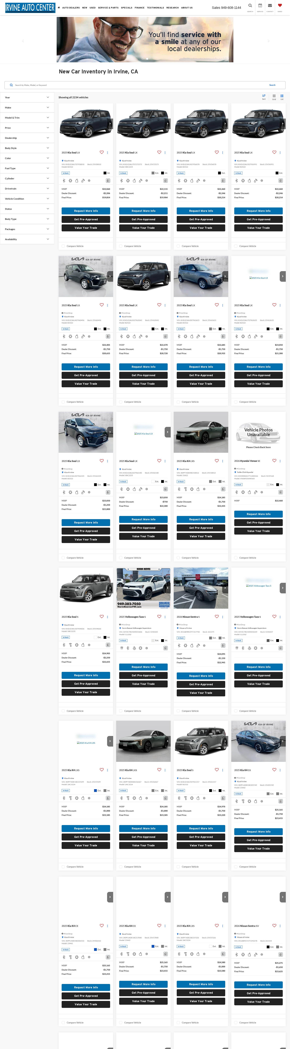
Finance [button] (140, 7)
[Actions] (107, 152)
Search (272, 85)
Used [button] (93, 7)
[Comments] (108, 181)
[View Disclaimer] (89, 180)
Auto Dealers (71, 7)
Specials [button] (126, 7)
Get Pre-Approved (86, 219)
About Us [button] (187, 7)
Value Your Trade (86, 227)
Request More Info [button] (86, 210)
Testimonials (155, 7)
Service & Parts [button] (108, 7)
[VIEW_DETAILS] (258, 432)
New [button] (84, 7)
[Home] (58, 7)
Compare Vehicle (75, 246)
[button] (22, 41)
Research (172, 7)
